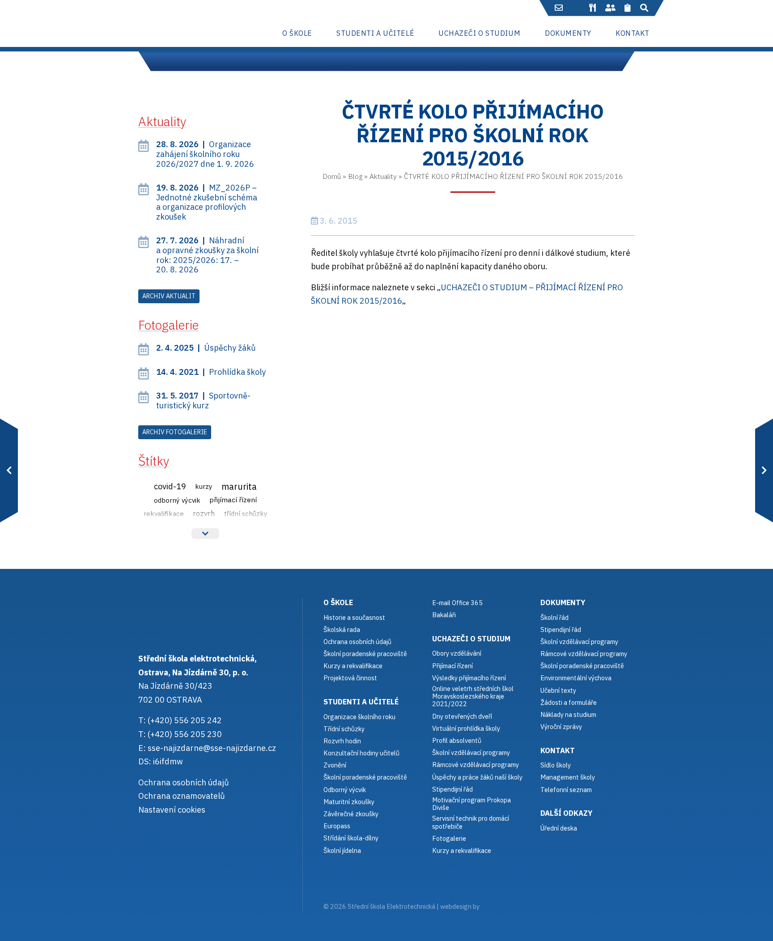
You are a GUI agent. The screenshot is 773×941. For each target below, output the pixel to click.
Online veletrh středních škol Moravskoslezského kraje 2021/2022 (473, 696)
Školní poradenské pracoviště (365, 653)
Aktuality (383, 176)
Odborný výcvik (177, 500)
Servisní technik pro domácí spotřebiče (470, 822)
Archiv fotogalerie (174, 432)
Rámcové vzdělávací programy (583, 653)
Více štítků (205, 533)
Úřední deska (558, 828)
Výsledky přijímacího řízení (469, 678)
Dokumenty (563, 602)
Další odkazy (566, 813)
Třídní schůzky (246, 513)
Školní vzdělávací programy (471, 752)
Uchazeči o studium (471, 638)
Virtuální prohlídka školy (466, 728)
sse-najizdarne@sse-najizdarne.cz (212, 748)
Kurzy (203, 486)
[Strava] (592, 8)
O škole (338, 602)
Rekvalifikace (164, 513)
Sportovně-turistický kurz (203, 400)
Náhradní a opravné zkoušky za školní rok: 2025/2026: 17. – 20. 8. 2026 (207, 255)
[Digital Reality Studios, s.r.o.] (493, 906)
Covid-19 (170, 486)
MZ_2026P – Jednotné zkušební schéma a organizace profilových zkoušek (206, 202)
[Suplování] (610, 8)
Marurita (239, 486)
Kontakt (557, 750)
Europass (336, 826)
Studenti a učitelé (361, 701)
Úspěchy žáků (206, 348)
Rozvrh (204, 513)
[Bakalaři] (576, 8)
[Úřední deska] (628, 8)
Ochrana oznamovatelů (181, 796)
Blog (355, 176)
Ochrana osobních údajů (183, 782)
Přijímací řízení (233, 499)
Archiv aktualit (168, 296)
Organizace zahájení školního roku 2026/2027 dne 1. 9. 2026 (205, 154)
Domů (332, 176)
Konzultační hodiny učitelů (361, 753)
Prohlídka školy (211, 372)
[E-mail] (559, 8)
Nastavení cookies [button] (171, 810)
